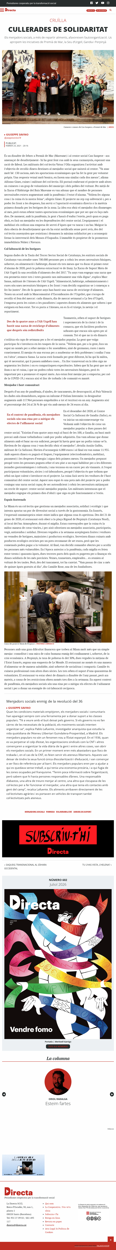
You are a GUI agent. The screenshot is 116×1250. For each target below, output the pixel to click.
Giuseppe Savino (17, 134)
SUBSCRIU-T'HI (90, 10)
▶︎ (112, 1094)
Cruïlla (58, 20)
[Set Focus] (110, 10)
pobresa (50, 811)
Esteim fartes (58, 1103)
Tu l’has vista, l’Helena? (96, 864)
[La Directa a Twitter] (96, 3)
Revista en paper (53, 1221)
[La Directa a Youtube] (102, 3)
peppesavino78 (13, 138)
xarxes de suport (82, 811)
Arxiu (111, 127)
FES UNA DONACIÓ (101, 10)
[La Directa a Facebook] (91, 3)
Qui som (49, 1203)
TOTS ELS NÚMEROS (58, 1046)
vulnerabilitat (64, 811)
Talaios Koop (92, 1246)
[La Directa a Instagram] (108, 3)
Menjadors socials (35, 811)
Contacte (49, 1225)
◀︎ (4, 1094)
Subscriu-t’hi (51, 1214)
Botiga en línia (52, 1218)
